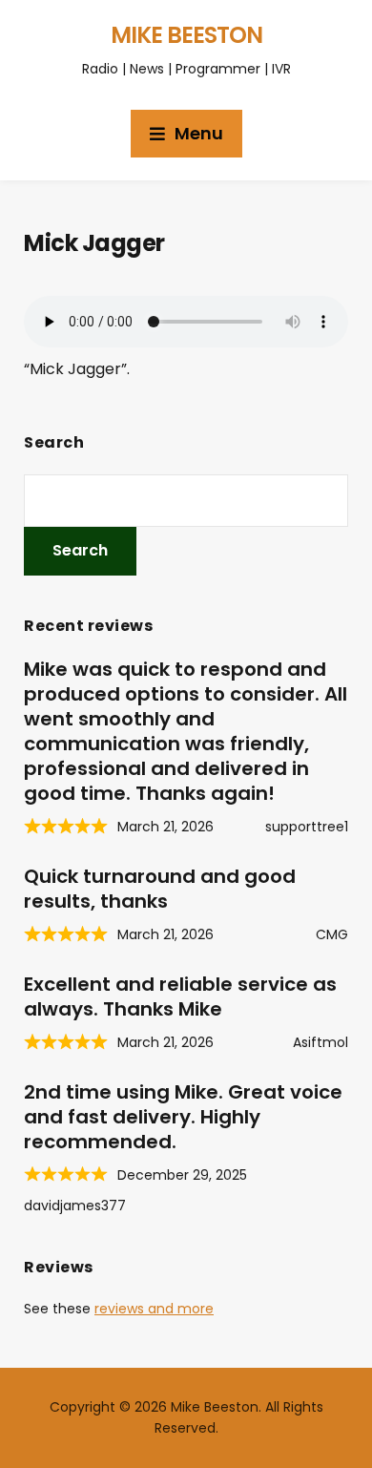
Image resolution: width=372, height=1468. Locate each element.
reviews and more (154, 1308)
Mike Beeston (186, 35)
